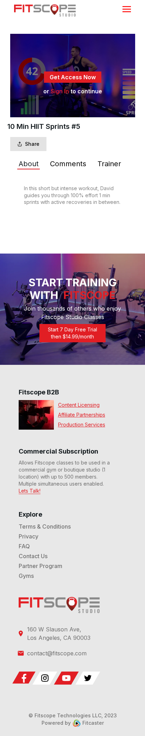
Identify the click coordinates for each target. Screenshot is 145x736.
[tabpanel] (72, 195)
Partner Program (40, 565)
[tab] (28, 163)
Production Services (81, 425)
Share (32, 144)
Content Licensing (79, 405)
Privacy (28, 536)
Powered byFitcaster (73, 723)
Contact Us (33, 556)
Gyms (26, 575)
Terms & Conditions (45, 526)
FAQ (24, 546)
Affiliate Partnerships (81, 415)
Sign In (60, 91)
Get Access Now (73, 77)
